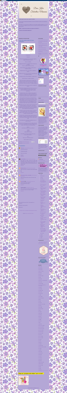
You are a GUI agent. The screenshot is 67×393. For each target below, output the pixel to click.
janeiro (41, 233)
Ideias (39, 311)
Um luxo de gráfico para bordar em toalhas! (43, 222)
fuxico (39, 302)
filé (38, 299)
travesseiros (40, 365)
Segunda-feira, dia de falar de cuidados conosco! (43, 188)
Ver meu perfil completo (41, 160)
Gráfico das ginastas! (43, 184)
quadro (39, 342)
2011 (40, 237)
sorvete (39, 357)
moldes (39, 317)
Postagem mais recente (23, 210)
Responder (22, 156)
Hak (39, 310)
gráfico (39, 307)
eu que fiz (39, 296)
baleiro (39, 274)
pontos (39, 339)
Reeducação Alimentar (26, 143)
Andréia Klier (23, 181)
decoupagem (40, 290)
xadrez (39, 369)
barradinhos (40, 275)
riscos (39, 348)
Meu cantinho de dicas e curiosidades (26, 175)
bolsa (39, 277)
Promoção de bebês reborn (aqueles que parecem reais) (43, 191)
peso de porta (40, 333)
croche (39, 288)
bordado (39, 278)
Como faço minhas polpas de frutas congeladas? (43, 197)
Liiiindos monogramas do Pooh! (42, 203)
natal (39, 319)
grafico (39, 305)
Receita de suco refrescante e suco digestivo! (43, 210)
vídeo (39, 368)
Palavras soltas (40, 325)
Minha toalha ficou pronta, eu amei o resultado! (43, 194)
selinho (39, 351)
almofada (39, 268)
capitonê (39, 281)
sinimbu (39, 354)
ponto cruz (39, 336)
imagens (39, 313)
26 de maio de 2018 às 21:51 (30, 187)
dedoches (39, 291)
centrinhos (40, 283)
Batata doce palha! (42, 228)
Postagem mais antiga (33, 210)
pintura (39, 334)
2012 (40, 236)
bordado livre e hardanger (42, 280)
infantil (39, 314)
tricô (39, 366)
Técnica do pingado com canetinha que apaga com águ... (43, 230)
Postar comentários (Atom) (29, 213)
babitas (39, 272)
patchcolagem (40, 331)
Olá (38, 322)
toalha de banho (40, 362)
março (41, 178)
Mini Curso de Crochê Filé (42, 49)
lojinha (39, 316)
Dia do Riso (40, 293)
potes (39, 340)
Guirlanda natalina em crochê (42, 43)
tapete (39, 360)
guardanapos (40, 308)
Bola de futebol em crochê (42, 47)
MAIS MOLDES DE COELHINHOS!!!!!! (43, 182)
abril (41, 177)
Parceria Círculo (40, 328)
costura (39, 287)
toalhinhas (39, 363)
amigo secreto (40, 271)
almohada (39, 269)
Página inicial (28, 210)
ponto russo (40, 337)
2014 (40, 174)
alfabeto (39, 266)
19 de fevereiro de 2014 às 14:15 (30, 181)
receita (39, 343)
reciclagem (39, 345)
